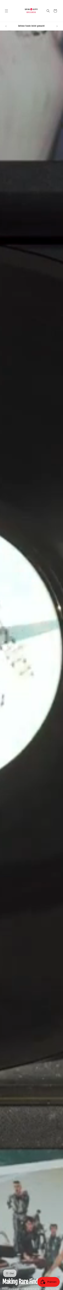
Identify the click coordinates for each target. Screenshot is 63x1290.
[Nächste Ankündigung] (57, 26)
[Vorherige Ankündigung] (6, 26)
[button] (6, 10)
